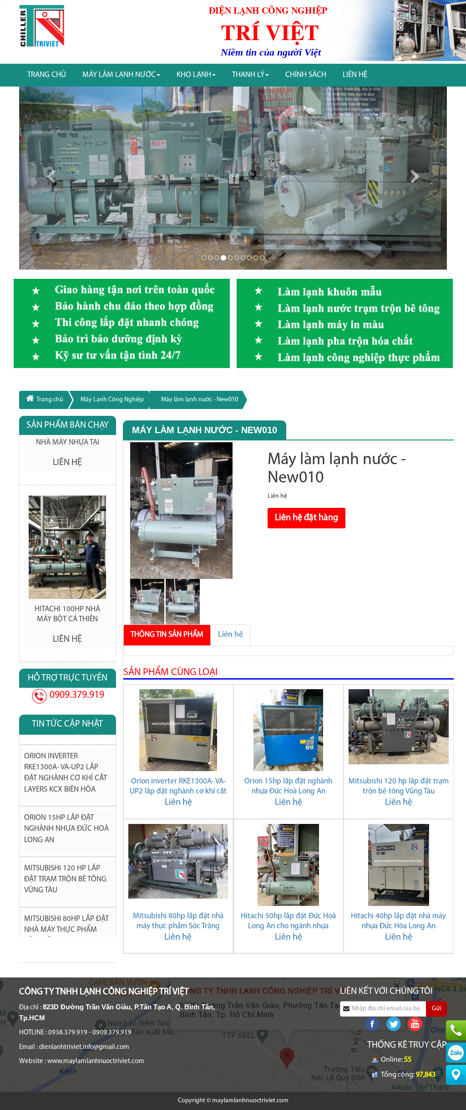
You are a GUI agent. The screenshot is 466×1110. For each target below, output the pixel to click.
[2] (216, 258)
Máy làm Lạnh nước (119, 75)
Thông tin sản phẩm (167, 635)
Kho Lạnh (194, 75)
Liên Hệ (355, 75)
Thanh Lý (248, 75)
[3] (223, 258)
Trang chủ (46, 75)
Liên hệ (230, 635)
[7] (249, 258)
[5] (236, 258)
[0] (204, 258)
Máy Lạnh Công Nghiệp (112, 399)
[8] (255, 258)
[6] (243, 258)
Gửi (436, 1008)
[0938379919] (456, 1030)
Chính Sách (305, 75)
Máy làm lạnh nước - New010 (199, 399)
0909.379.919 (75, 695)
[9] (262, 258)
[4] (230, 258)
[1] (210, 258)
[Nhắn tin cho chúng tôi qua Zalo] (456, 1052)
